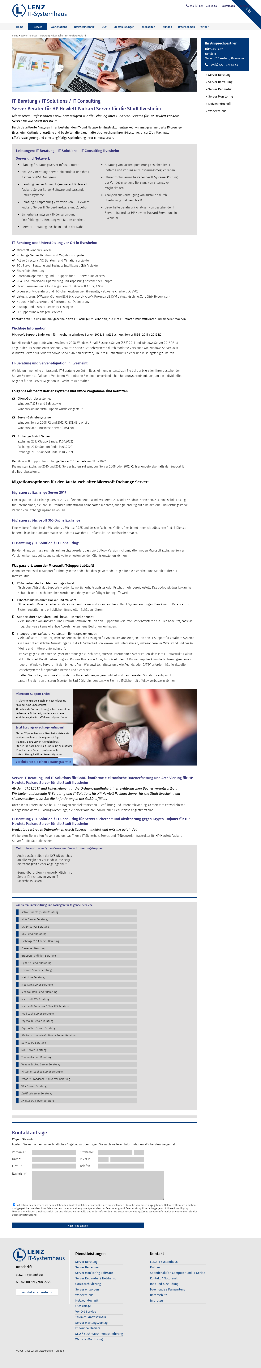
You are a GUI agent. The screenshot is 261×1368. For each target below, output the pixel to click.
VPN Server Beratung (33, 1086)
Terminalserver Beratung (36, 1057)
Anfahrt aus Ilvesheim (37, 1292)
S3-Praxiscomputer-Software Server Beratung (48, 1035)
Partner (204, 27)
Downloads (228, 6)
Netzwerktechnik (84, 27)
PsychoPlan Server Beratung (38, 1028)
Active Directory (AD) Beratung (39, 912)
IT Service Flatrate (88, 1328)
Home (19, 27)
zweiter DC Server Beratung (37, 1100)
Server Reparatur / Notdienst (95, 1278)
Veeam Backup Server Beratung (40, 1064)
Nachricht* (19, 1174)
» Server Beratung (215, 75)
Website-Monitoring (89, 1339)
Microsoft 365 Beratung (35, 999)
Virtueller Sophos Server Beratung (42, 1071)
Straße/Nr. (87, 1152)
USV (104, 27)
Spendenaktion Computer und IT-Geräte (177, 1273)
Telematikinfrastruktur (90, 1317)
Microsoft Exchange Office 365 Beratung (45, 1006)
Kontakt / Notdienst (164, 1278)
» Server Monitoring (217, 96)
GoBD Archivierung (88, 1284)
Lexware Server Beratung (36, 970)
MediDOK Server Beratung (37, 984)
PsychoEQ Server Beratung (37, 1021)
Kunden (167, 27)
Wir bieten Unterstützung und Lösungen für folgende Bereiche (54, 905)
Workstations (59, 27)
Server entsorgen (87, 1289)
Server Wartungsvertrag (91, 1322)
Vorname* (19, 1152)
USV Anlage (83, 1306)
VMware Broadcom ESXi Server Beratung (45, 1079)
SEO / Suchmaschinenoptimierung (99, 1334)
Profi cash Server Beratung (37, 1013)
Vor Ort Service (85, 1311)
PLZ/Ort (85, 1159)
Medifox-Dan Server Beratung (39, 992)
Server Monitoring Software (94, 1273)
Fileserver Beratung (33, 948)
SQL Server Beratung (33, 1050)
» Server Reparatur (216, 89)
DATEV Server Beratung (35, 926)
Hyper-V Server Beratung (36, 963)
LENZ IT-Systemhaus (164, 1262)
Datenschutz (158, 1295)
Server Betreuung (87, 1267)
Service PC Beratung (33, 1042)
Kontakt (244, 6)
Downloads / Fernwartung (167, 1289)
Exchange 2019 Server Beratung (40, 941)
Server (38, 27)
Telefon (85, 1166)
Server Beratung (86, 1262)
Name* (17, 1159)
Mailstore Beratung (33, 977)
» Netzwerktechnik (216, 104)
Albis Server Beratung (34, 919)
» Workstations (213, 111)
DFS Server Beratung (33, 934)
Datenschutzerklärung (24, 1214)
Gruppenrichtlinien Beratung (38, 955)
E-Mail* (17, 1166)
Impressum (157, 1300)
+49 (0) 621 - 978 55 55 (203, 6)
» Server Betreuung (216, 82)
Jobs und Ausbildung (164, 1284)
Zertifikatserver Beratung (36, 1093)
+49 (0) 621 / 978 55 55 (34, 1282)
